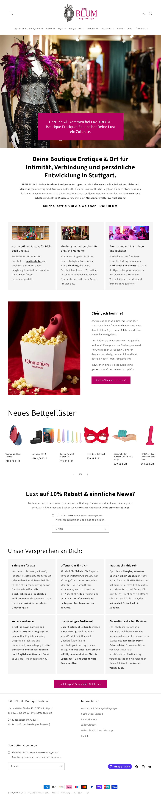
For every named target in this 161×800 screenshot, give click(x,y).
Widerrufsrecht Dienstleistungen (97, 730)
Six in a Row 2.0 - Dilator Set (67, 455)
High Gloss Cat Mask (96, 454)
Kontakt (85, 736)
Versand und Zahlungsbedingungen (99, 708)
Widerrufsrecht (88, 724)
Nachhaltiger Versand (92, 713)
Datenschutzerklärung (61, 793)
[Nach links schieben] (73, 474)
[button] (11, 13)
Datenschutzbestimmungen (84, 515)
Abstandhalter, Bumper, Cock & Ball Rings (123, 457)
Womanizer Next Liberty (13, 455)
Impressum (78, 793)
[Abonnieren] (105, 529)
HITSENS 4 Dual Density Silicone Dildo (148, 457)
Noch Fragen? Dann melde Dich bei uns (80, 684)
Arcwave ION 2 (39, 454)
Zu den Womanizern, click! (111, 380)
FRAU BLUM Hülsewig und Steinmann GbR (31, 793)
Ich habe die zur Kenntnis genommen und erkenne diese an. (80, 517)
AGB (87, 793)
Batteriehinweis (89, 719)
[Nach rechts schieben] (87, 474)
